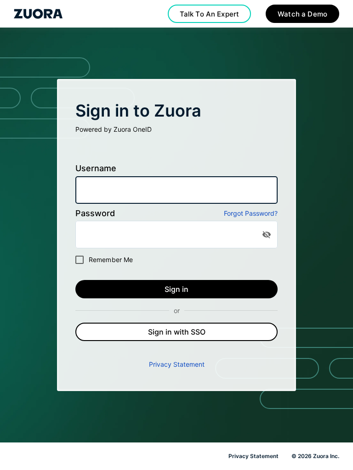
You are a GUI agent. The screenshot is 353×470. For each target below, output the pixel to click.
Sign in (176, 289)
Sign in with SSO (176, 331)
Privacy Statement (177, 364)
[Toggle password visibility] (266, 234)
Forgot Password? (251, 213)
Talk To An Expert (209, 14)
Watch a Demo (302, 14)
